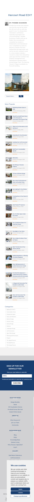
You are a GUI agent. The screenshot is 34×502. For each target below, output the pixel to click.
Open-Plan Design (11, 333)
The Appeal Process (11, 340)
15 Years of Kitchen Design (19, 173)
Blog (15, 435)
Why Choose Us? (15, 420)
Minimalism (15, 157)
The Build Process (11, 342)
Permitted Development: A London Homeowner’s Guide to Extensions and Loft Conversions (20, 274)
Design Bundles (15, 402)
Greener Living (10, 321)
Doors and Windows (11, 316)
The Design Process (11, 345)
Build (15, 404)
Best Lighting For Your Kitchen (20, 189)
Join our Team (15, 422)
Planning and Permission (12, 335)
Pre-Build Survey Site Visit (15, 409)
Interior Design (10, 323)
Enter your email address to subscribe (17, 372)
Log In (15, 447)
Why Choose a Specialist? (15, 444)
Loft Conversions (10, 330)
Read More (15, 112)
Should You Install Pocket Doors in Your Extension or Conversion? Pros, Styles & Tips (20, 118)
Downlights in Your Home (19, 231)
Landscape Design (11, 328)
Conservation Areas (11, 312)
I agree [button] (20, 489)
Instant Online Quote (15, 411)
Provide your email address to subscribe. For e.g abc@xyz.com (17, 379)
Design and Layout (11, 314)
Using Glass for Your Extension (20, 135)
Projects (8, 338)
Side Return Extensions (15, 455)
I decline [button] (20, 492)
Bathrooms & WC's (11, 309)
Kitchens (9, 326)
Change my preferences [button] (20, 496)
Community (15, 425)
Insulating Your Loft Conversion (20, 142)
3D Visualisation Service (15, 407)
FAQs (15, 437)
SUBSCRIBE (17, 383)
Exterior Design (10, 319)
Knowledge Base (15, 439)
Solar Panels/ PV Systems (19, 204)
